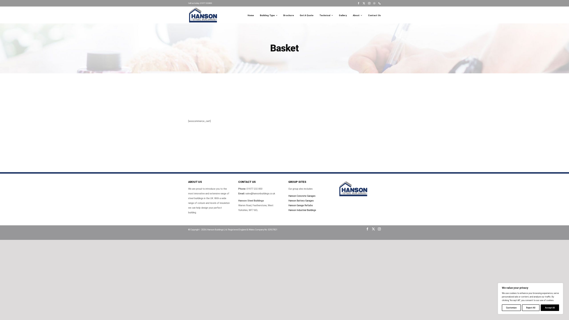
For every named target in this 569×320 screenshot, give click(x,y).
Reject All (530, 308)
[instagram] (369, 3)
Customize (511, 308)
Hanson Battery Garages (301, 200)
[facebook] (358, 3)
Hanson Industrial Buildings (302, 210)
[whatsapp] (374, 3)
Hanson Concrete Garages (301, 196)
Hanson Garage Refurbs (300, 205)
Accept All (550, 308)
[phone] (379, 3)
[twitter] (364, 3)
